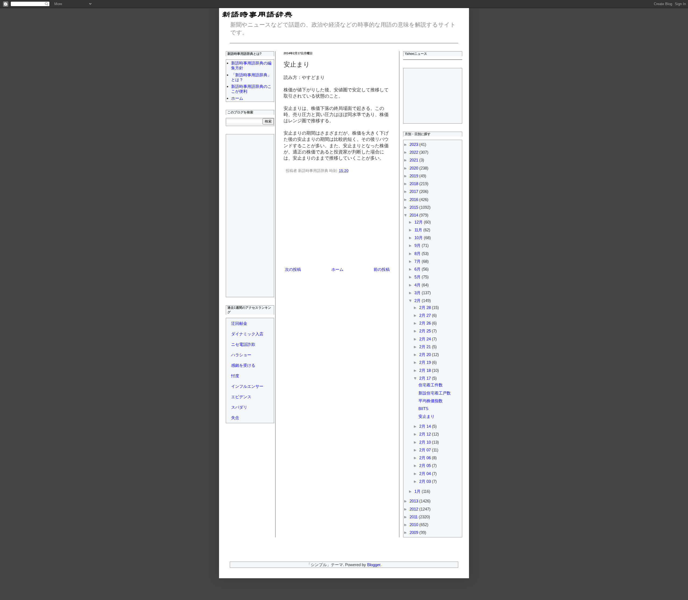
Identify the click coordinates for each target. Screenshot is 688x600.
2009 (414, 532)
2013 (414, 501)
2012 (414, 509)
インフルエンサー (247, 386)
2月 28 (425, 307)
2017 (414, 191)
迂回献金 (239, 323)
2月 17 (425, 378)
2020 (414, 168)
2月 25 (425, 331)
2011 (414, 517)
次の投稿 (293, 269)
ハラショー (241, 355)
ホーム (337, 269)
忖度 (235, 375)
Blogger (373, 564)
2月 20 (425, 354)
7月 (418, 261)
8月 (418, 253)
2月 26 (425, 323)
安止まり (426, 416)
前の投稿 (382, 269)
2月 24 (425, 339)
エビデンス (241, 396)
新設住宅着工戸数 (434, 393)
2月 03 (425, 481)
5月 (418, 277)
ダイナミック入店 (247, 334)
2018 (414, 183)
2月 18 (425, 370)
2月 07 (425, 450)
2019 (414, 176)
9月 (418, 245)
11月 (418, 230)
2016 (414, 199)
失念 (235, 417)
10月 (419, 237)
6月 (418, 269)
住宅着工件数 (430, 385)
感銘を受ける (243, 365)
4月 (418, 285)
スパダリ (239, 407)
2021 (414, 160)
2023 (414, 144)
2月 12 (425, 434)
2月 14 (425, 426)
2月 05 (425, 465)
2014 (414, 215)
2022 (414, 152)
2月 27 (425, 315)
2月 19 (425, 362)
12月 (419, 222)
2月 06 (425, 457)
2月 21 (425, 346)
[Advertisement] (337, 220)
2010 (414, 524)
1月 (418, 491)
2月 (418, 300)
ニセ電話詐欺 (243, 344)
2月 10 (425, 442)
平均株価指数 (430, 400)
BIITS (423, 408)
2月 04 (425, 473)
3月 (418, 292)
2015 (414, 207)
